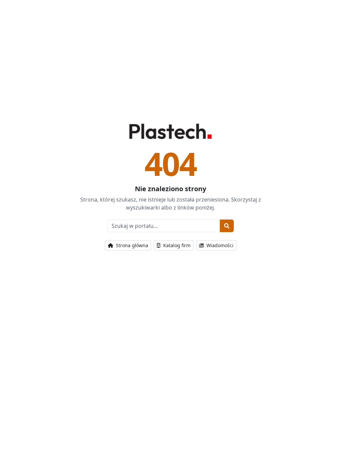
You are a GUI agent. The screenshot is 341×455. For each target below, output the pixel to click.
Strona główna (131, 245)
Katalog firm (176, 245)
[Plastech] (170, 131)
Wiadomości (219, 245)
